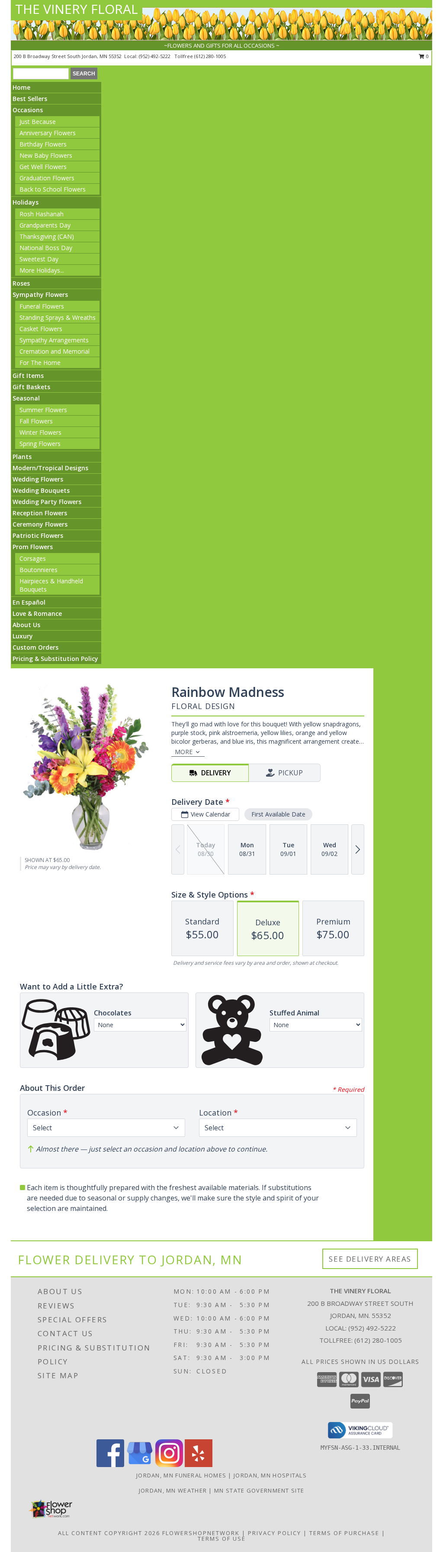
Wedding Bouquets (41, 490)
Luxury (23, 636)
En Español (29, 602)
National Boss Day (45, 248)
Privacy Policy (274, 1533)
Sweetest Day (38, 259)
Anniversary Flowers (47, 133)
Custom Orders (35, 647)
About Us (26, 625)
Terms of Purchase (344, 1533)
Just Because (37, 121)
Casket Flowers (40, 329)
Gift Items (28, 375)
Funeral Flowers (41, 306)
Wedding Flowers (38, 479)
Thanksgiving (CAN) (46, 236)
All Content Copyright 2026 (109, 1533)
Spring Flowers (40, 443)
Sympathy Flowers (40, 294)
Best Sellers (30, 98)
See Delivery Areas (370, 1259)
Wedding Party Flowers (47, 502)
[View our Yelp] (198, 1465)
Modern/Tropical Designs (50, 468)
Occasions (28, 110)
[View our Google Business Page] (140, 1465)
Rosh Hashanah (41, 214)
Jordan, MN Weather (173, 1490)
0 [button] (426, 56)
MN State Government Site (259, 1490)
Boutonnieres (38, 570)
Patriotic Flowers (38, 535)
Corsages (32, 558)
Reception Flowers (40, 513)
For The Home (40, 362)
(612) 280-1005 (210, 56)
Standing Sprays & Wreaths (57, 317)
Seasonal (26, 398)
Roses (21, 283)
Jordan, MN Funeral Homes (181, 1475)
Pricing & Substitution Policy (55, 658)
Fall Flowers (36, 421)
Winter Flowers (40, 432)
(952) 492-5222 (155, 56)
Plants (22, 456)
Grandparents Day (45, 225)
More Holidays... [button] (41, 270)
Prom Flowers (33, 547)
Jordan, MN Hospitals (270, 1475)
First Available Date (278, 814)
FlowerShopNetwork (201, 1533)
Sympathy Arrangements (54, 340)
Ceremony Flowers (40, 524)
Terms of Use (222, 1538)
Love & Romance (37, 613)
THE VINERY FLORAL (76, 8)
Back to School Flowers (52, 189)
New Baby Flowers (45, 155)
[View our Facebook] (110, 1465)
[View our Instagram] (169, 1465)
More (184, 752)
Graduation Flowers (46, 178)
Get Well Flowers (43, 167)
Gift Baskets (31, 387)
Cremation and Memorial (54, 351)
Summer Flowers (43, 410)
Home (21, 87)
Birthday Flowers (43, 144)
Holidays (26, 202)
